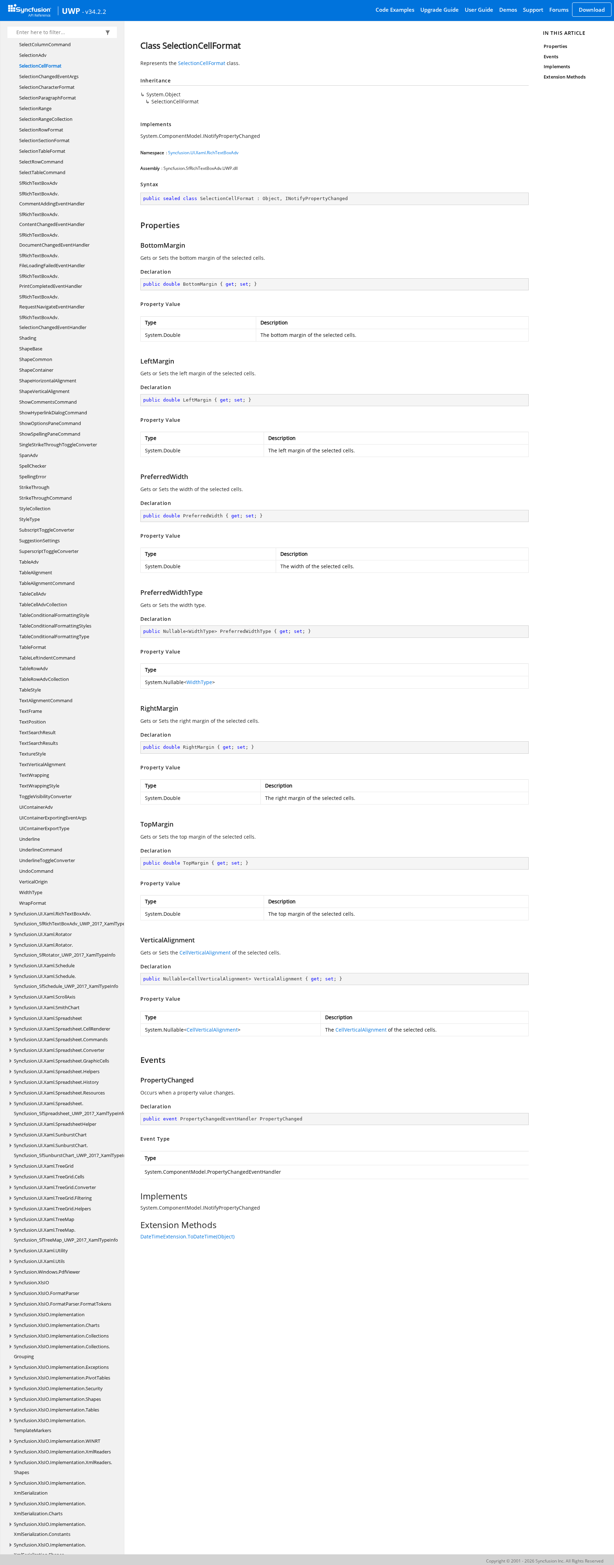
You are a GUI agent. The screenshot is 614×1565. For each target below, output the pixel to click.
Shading (27, 338)
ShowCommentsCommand (48, 402)
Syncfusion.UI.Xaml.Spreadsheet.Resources (59, 1093)
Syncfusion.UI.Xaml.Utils (39, 1261)
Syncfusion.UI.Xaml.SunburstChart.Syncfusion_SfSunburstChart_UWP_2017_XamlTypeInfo (72, 1150)
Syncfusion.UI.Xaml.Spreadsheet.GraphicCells (61, 1061)
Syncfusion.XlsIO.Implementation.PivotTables (62, 1378)
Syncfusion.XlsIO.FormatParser (46, 1293)
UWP (71, 10)
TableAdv (29, 562)
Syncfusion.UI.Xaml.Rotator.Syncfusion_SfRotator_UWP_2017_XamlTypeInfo (64, 950)
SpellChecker (32, 466)
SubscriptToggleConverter (46, 530)
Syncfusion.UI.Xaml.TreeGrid (44, 1166)
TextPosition (32, 722)
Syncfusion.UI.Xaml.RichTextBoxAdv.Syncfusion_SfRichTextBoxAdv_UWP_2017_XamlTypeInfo (74, 918)
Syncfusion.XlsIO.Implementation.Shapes (57, 1399)
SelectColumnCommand (45, 44)
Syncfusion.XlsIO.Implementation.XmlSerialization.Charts (50, 1508)
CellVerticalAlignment (205, 952)
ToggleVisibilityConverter (45, 796)
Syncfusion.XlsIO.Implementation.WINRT (57, 1441)
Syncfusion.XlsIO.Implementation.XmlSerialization (50, 1488)
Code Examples (395, 9)
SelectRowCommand (41, 161)
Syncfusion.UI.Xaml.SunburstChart (50, 1134)
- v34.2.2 (94, 11)
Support (533, 9)
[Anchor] (137, 225)
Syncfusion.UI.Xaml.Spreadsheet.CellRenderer (62, 1029)
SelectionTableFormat (42, 151)
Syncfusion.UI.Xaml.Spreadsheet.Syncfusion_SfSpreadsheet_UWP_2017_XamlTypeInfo (70, 1108)
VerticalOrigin (33, 881)
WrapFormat (32, 903)
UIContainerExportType (44, 828)
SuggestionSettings (39, 540)
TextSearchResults (38, 743)
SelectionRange (35, 108)
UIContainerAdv (36, 807)
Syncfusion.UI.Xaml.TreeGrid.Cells (49, 1176)
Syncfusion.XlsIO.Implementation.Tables (56, 1410)
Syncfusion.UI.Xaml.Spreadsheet (48, 1018)
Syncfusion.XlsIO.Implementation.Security (58, 1388)
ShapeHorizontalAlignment (47, 380)
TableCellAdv (32, 594)
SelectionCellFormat (40, 66)
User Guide (479, 9)
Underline (29, 839)
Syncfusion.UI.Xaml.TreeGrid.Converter (55, 1187)
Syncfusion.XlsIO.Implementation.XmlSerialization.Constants (50, 1529)
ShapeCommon (35, 359)
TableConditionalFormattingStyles (55, 626)
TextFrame (30, 711)
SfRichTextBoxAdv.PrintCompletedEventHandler (50, 281)
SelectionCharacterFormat (47, 87)
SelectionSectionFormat (44, 140)
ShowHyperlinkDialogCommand (53, 412)
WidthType (30, 892)
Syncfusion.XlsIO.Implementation (49, 1314)
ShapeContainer (36, 370)
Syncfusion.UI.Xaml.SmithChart (47, 1007)
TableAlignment (35, 572)
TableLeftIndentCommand (47, 658)
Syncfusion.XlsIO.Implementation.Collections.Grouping (62, 1351)
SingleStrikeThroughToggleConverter (58, 444)
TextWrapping (34, 775)
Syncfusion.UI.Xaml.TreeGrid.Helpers (52, 1208)
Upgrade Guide (439, 9)
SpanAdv (28, 455)
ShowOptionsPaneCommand (50, 423)
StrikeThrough (34, 487)
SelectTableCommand (42, 172)
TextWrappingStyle (39, 785)
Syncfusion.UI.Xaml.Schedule (44, 965)
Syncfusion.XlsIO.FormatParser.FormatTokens (62, 1304)
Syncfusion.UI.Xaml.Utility (41, 1250)
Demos (508, 9)
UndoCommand (36, 871)
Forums (559, 9)
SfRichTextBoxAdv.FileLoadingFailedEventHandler (52, 260)
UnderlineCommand (40, 849)
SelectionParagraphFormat (47, 98)
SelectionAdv (33, 55)
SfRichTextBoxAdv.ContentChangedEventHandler (52, 219)
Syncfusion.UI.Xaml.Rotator (43, 934)
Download (592, 9)
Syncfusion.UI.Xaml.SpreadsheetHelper (55, 1124)
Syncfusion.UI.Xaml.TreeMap (44, 1219)
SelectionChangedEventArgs (49, 76)
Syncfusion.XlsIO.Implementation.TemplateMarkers (50, 1425)
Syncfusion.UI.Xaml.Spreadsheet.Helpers (56, 1071)
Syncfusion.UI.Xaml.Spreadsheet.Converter (59, 1050)
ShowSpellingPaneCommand (49, 434)
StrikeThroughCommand (45, 498)
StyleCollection (34, 508)
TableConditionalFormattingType (54, 636)
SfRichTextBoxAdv (38, 183)
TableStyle (30, 690)
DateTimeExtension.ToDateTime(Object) (187, 1236)
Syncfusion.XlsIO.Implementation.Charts (56, 1325)
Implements (557, 66)
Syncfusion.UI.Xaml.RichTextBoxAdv (203, 153)
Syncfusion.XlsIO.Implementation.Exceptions (61, 1367)
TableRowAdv (33, 668)
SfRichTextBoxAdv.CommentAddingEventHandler (52, 198)
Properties (555, 46)
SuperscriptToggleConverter (49, 551)
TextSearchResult (37, 732)
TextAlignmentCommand (45, 700)
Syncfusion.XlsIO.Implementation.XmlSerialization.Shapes (50, 1550)
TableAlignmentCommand (47, 583)
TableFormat (32, 647)
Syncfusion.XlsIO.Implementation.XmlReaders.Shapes (63, 1467)
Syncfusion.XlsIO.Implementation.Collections (61, 1336)
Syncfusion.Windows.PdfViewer (47, 1272)
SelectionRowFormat (41, 130)
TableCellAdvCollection (43, 604)
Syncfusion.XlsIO (31, 1282)
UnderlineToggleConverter (47, 860)
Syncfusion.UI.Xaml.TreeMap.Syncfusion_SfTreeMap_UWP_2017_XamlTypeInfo (66, 1235)
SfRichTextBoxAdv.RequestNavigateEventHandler (52, 302)
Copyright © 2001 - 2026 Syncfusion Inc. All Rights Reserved (544, 1561)
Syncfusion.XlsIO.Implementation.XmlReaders (62, 1451)
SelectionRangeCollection (45, 119)
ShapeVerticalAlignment (44, 391)
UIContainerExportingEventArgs (53, 817)
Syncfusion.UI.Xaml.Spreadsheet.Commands (61, 1039)
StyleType (29, 519)
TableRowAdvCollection (44, 679)
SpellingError (32, 476)
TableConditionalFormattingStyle (54, 615)
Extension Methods (565, 77)
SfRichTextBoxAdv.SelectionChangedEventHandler (52, 322)
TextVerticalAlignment (42, 764)
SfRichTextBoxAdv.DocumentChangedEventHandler (54, 240)
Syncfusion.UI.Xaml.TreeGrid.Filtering (53, 1198)
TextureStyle (32, 754)
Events (551, 56)
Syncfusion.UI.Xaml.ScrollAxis (44, 997)
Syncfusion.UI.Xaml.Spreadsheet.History (56, 1082)
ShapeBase (30, 348)
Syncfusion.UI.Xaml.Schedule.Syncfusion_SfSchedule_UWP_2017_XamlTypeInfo (66, 981)
